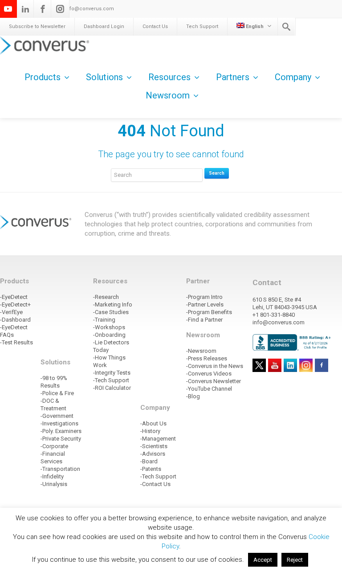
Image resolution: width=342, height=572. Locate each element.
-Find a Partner (204, 319)
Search (216, 173)
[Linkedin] (25, 9)
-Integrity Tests (111, 372)
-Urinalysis (54, 484)
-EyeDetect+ (15, 304)
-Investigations (59, 423)
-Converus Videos (209, 373)
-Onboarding (109, 334)
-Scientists (153, 446)
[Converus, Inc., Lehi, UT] (293, 342)
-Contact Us (155, 484)
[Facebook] (43, 9)
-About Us (153, 423)
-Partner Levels (205, 304)
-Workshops (109, 327)
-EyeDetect (14, 297)
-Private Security (61, 438)
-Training (104, 319)
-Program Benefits (209, 312)
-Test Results (16, 342)
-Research (106, 297)
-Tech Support (111, 380)
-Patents (150, 469)
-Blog (193, 396)
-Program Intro (204, 297)
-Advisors (152, 453)
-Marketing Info (112, 304)
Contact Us (155, 26)
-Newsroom (201, 350)
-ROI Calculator (112, 387)
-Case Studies (111, 312)
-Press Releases (206, 358)
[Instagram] (60, 9)
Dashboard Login (104, 26)
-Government (57, 416)
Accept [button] (262, 559)
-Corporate (54, 446)
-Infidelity (52, 476)
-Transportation (60, 469)
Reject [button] (295, 559)
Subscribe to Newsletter (37, 26)
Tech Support (202, 26)
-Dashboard (15, 319)
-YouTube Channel (209, 388)
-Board (149, 461)
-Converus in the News (214, 366)
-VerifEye (11, 312)
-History (150, 431)
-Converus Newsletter (213, 381)
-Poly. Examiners (61, 431)
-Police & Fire (57, 393)
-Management (158, 438)
